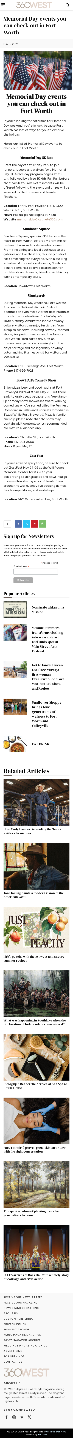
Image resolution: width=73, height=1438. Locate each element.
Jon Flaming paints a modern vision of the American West (34, 895)
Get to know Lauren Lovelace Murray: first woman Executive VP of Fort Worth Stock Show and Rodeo (48, 677)
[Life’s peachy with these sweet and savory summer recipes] (36, 930)
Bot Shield (42, 1434)
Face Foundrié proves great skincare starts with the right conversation (35, 1149)
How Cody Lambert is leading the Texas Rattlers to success (32, 831)
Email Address (21, 566)
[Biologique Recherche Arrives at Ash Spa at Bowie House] (36, 1057)
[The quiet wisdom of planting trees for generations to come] (36, 1184)
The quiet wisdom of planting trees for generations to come (31, 1213)
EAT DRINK (40, 744)
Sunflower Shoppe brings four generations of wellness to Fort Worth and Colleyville (46, 714)
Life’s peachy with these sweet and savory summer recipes (34, 958)
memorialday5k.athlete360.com (40, 219)
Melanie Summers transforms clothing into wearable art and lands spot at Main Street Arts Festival (47, 639)
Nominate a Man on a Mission (48, 609)
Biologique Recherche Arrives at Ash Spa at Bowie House (35, 1086)
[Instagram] (14, 1417)
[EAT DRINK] (15, 744)
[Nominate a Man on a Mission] (15, 609)
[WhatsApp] (42, 524)
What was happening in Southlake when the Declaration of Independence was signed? (35, 1022)
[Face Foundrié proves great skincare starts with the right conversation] (36, 1121)
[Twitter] (26, 524)
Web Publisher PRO (55, 1431)
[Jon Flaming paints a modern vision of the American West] (36, 866)
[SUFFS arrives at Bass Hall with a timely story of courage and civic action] (36, 1248)
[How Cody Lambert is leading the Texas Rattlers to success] (36, 802)
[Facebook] (18, 524)
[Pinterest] (34, 524)
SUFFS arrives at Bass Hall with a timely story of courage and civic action (36, 1277)
